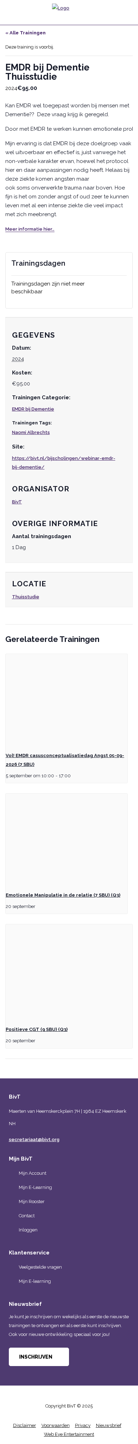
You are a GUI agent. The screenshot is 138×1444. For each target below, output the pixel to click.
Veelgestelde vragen (40, 1267)
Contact (27, 1215)
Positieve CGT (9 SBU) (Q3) (37, 1029)
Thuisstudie (25, 596)
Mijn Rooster (32, 1201)
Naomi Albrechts (31, 432)
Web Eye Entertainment (69, 1434)
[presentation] (66, 699)
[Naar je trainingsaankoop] (122, 10)
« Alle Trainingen (25, 32)
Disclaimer (24, 1425)
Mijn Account (32, 1173)
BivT (17, 501)
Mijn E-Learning (35, 1187)
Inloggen (28, 1230)
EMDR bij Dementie (33, 409)
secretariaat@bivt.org (34, 1139)
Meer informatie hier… (29, 229)
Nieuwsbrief (108, 1425)
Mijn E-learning (35, 1281)
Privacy (83, 1425)
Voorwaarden (55, 1425)
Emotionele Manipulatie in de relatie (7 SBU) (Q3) (63, 895)
